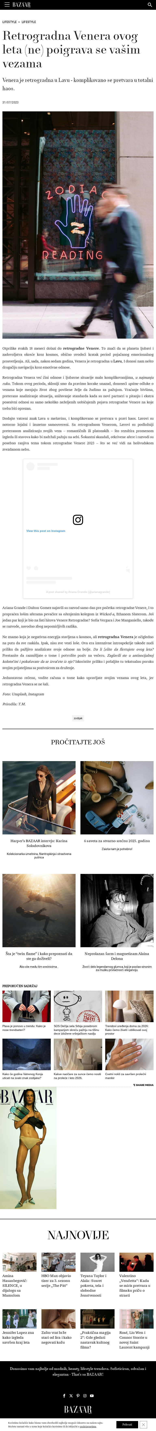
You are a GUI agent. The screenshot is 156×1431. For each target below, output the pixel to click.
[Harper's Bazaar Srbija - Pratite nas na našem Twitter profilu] (71, 1396)
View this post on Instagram (45, 530)
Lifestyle (9, 22)
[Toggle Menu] (7, 4)
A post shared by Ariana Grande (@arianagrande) (78, 592)
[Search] (150, 5)
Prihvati (127, 1424)
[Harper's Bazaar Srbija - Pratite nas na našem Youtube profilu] (91, 1396)
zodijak (78, 718)
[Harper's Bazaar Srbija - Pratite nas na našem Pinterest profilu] (78, 1396)
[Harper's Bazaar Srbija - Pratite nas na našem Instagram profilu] (84, 1396)
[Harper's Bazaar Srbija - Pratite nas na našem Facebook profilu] (64, 1396)
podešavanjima (88, 1426)
